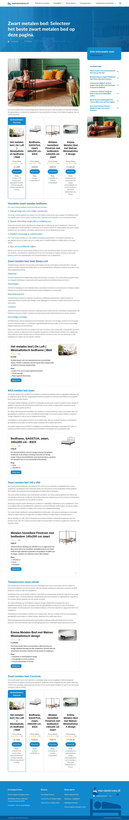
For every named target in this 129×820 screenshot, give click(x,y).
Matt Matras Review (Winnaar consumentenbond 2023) (18, 800)
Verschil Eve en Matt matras (50, 803)
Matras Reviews (23, 818)
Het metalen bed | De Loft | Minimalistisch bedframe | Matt (17, 149)
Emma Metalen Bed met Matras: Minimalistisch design (70, 148)
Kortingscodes (85, 3)
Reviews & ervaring (42, 3)
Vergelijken (57, 3)
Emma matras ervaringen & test (18, 794)
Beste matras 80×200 (71, 794)
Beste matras (70, 3)
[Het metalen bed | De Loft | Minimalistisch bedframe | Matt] (16, 136)
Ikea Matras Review (47, 794)
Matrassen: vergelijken (72, 799)
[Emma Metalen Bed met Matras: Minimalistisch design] (70, 133)
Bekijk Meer (16, 171)
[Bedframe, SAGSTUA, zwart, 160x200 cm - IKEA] (34, 134)
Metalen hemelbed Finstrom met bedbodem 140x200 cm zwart (52, 149)
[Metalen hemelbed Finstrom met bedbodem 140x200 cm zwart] (52, 136)
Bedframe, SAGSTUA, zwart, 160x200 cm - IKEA (34, 148)
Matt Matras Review (71, 803)
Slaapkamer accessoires (105, 3)
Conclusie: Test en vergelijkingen (19, 805)
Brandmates (117, 818)
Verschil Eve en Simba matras (51, 799)
